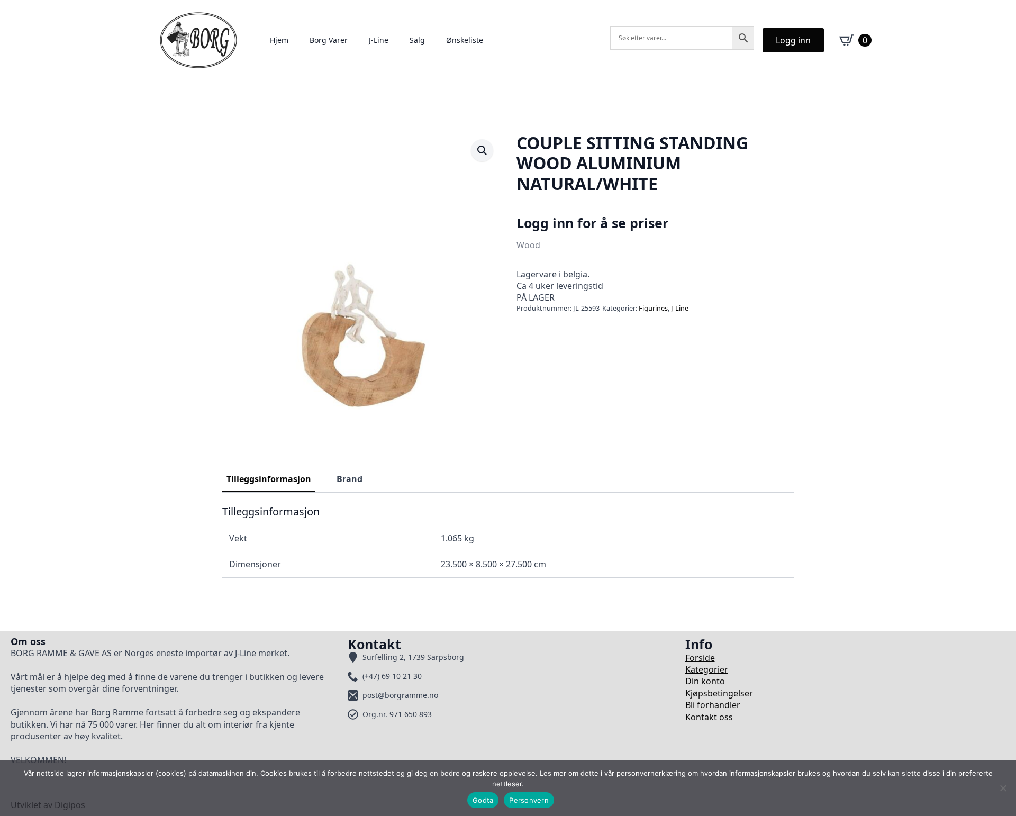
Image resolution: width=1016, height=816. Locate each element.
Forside (700, 658)
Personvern (529, 800)
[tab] (268, 479)
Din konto (705, 681)
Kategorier (706, 669)
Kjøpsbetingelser (719, 693)
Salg (417, 40)
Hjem (279, 40)
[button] (482, 150)
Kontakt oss (709, 717)
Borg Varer (329, 40)
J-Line (378, 40)
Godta (483, 800)
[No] (1002, 788)
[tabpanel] (508, 541)
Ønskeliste (464, 40)
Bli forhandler (712, 705)
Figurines (653, 308)
